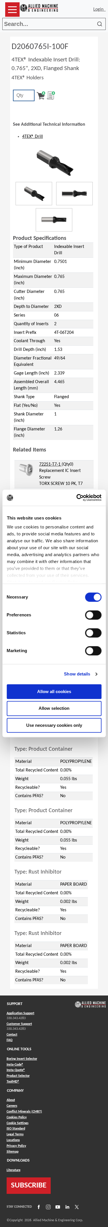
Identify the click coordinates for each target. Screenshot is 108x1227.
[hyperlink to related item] (26, 470)
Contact (12, 1034)
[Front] (74, 193)
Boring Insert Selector (22, 1059)
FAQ (9, 1040)
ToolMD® (13, 1081)
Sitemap (12, 1151)
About (11, 1100)
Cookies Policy (17, 1117)
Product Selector (18, 1076)
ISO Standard (16, 1128)
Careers (12, 1106)
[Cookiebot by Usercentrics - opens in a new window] (76, 497)
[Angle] (34, 193)
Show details (77, 673)
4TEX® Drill (32, 136)
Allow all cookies (54, 691)
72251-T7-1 (50, 464)
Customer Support (19, 1024)
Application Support (20, 1013)
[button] (12, 9)
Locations (13, 1140)
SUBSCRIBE (28, 1186)
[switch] (93, 615)
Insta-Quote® (16, 1070)
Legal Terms (15, 1134)
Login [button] (99, 9)
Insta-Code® (15, 1064)
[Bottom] (54, 219)
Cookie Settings (18, 1123)
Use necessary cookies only (54, 725)
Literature (13, 1170)
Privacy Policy (16, 1146)
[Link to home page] (39, 9)
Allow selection (54, 708)
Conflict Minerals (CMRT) (24, 1111)
